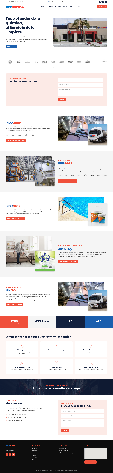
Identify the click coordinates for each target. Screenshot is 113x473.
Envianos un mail (63, 451)
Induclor (65, 6)
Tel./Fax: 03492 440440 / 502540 (17, 417)
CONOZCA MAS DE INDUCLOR (15, 218)
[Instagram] (103, 2)
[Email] (106, 2)
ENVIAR (62, 99)
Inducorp (50, 6)
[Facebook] (100, 2)
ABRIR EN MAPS (90, 462)
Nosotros (42, 6)
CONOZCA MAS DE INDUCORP (15, 140)
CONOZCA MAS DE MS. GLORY (68, 261)
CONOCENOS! (11, 46)
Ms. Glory (73, 6)
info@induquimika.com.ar (15, 420)
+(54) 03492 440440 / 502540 (15, 1)
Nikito (79, 6)
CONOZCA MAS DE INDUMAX (68, 181)
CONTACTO (102, 6)
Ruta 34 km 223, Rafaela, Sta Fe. (57, 1)
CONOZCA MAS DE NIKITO (14, 304)
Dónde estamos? (63, 448)
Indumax (58, 6)
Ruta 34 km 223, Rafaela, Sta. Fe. (17, 414)
